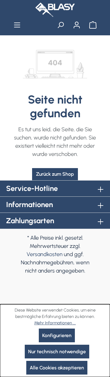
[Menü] (17, 24)
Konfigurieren (57, 335)
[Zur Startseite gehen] (55, 9)
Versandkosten (45, 254)
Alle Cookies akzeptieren (57, 368)
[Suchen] (60, 24)
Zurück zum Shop (55, 174)
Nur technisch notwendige (57, 351)
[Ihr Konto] (76, 24)
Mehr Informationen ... (55, 323)
